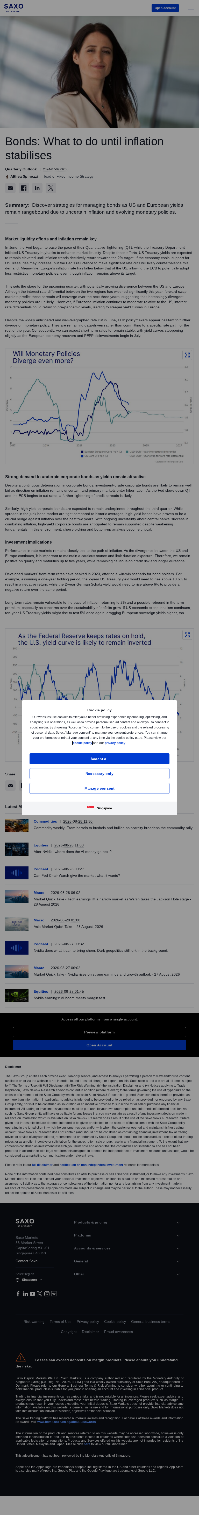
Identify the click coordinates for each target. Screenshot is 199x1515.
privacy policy (127, 743)
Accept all (100, 758)
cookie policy (94, 743)
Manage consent (99, 788)
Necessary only (99, 773)
